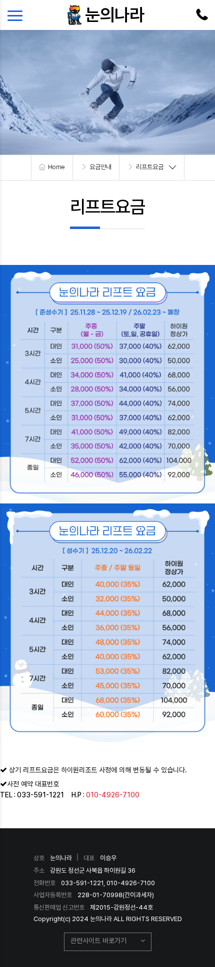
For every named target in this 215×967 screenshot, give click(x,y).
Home (56, 167)
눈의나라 (114, 14)
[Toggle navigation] (18, 15)
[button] (108, 942)
